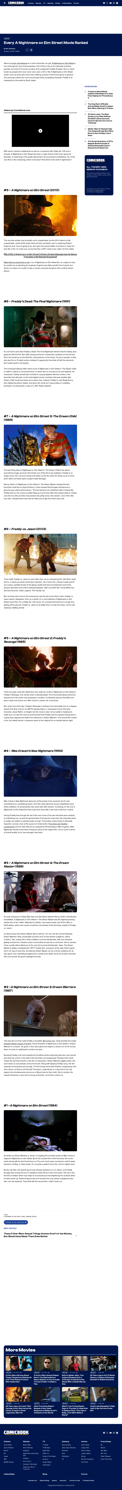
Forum (76, 3)
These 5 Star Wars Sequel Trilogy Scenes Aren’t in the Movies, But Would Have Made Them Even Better (38, 1235)
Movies (38, 3)
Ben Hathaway (10, 48)
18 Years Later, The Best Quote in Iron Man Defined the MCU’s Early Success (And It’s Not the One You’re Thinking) (100, 118)
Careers (63, 1480)
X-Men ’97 (46, 1453)
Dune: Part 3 (27, 1461)
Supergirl (26, 1450)
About (54, 1480)
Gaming (50, 3)
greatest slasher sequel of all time (17, 1043)
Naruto (83, 1456)
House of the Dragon (49, 1456)
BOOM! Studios (9, 1462)
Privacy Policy (99, 191)
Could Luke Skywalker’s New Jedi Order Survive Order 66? (102, 1408)
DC (5, 1453)
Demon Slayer (85, 1450)
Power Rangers (106, 1456)
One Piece (84, 1462)
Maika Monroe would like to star (17, 262)
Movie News (27, 1445)
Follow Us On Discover (15, 1222)
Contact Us (32, 1480)
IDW (5, 1459)
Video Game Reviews (69, 1448)
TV (44, 3)
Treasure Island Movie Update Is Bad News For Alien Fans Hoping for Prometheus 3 (100, 95)
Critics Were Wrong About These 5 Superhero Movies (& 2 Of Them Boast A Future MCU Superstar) (19, 1378)
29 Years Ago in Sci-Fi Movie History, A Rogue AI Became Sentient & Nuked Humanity (102, 1377)
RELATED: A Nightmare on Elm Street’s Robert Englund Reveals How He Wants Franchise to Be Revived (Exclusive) (41, 255)
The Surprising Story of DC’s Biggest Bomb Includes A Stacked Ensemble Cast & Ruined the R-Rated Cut (100, 144)
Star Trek (104, 1453)
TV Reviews (46, 1448)
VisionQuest (46, 1465)
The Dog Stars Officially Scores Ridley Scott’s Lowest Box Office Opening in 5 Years (100, 106)
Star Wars (104, 1450)
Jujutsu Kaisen (86, 1453)
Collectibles (67, 3)
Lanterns (45, 1459)
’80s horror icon (48, 1040)
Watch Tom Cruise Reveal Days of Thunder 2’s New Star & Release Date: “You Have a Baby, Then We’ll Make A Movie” (75, 1410)
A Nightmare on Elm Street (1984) (14, 1216)
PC (63, 1459)
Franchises (106, 1442)
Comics (31, 3)
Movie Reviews (28, 1448)
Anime (57, 3)
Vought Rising (47, 1462)
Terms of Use (98, 190)
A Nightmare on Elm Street (63, 63)
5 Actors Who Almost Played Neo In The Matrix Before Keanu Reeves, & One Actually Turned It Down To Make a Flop (47, 1379)
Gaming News (66, 1445)
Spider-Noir (46, 1450)
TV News (45, 1445)
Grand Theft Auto (106, 1459)
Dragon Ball (85, 1448)
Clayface (26, 1458)
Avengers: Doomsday (30, 1464)
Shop (45, 1474)
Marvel (6, 1450)
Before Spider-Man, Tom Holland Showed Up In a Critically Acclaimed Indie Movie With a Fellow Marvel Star (73, 1379)
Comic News (8, 1445)
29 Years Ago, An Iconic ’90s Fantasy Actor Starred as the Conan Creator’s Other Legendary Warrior (18, 1409)
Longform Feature (31, 1216)
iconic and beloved (19, 63)
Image (6, 1456)
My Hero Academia (87, 1459)
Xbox (63, 1453)
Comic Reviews (9, 1448)
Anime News (85, 1445)
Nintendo (65, 1450)
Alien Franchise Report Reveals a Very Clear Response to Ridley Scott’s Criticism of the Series (45, 1409)
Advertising (44, 1480)
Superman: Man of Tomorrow (29, 1468)
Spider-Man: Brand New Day (30, 1454)
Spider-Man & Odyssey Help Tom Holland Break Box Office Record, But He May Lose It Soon (100, 132)
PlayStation (65, 1456)
